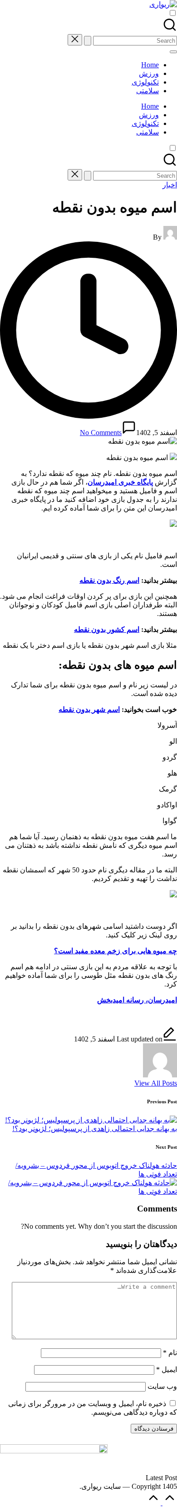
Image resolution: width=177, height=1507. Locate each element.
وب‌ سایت (162, 1386)
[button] (87, 40)
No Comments (101, 432)
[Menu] (173, 51)
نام (170, 1353)
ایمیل (166, 1369)
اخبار (169, 185)
